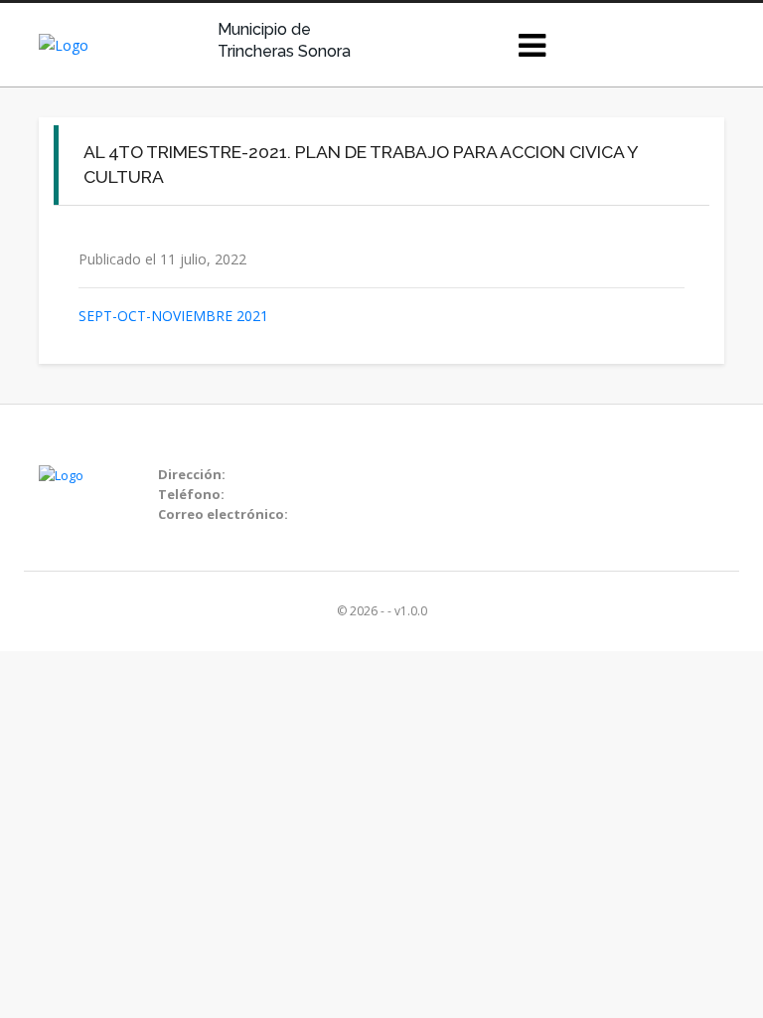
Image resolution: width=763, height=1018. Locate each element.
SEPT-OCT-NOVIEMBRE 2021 (173, 315)
